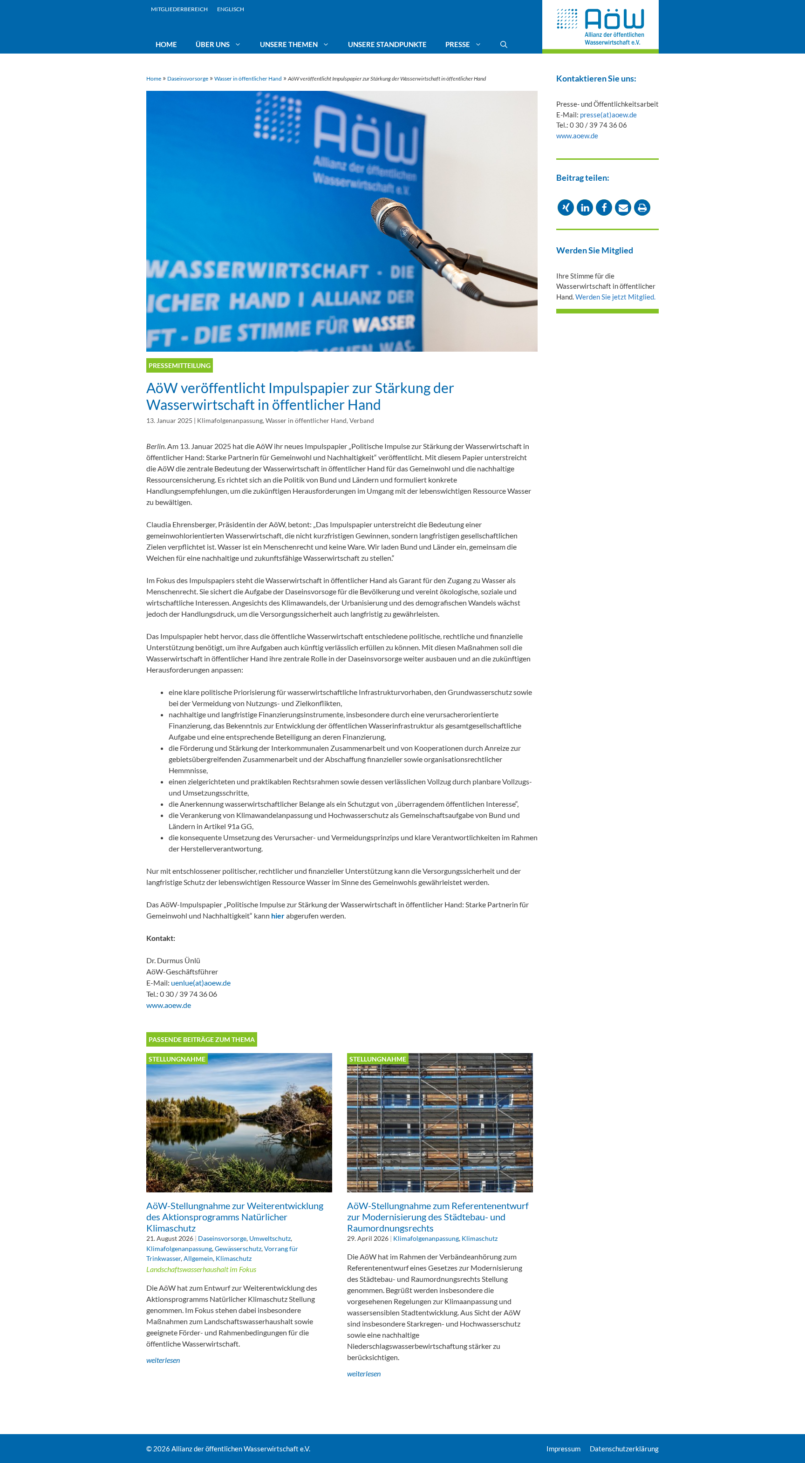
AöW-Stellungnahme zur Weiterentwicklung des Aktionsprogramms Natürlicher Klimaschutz (234, 1216)
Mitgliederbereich (179, 9)
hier (278, 915)
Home (166, 44)
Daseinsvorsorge (187, 78)
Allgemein (198, 1258)
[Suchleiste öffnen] (504, 44)
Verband (361, 420)
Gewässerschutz (238, 1248)
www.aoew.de (168, 1004)
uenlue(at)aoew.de (201, 982)
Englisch (230, 9)
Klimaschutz (234, 1258)
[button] (566, 207)
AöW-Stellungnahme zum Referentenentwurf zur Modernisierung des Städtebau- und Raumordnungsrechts (438, 1216)
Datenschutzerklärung (624, 1448)
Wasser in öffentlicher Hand (248, 78)
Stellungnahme (177, 1059)
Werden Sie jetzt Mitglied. (615, 297)
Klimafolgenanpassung (230, 420)
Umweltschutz (270, 1238)
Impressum (563, 1448)
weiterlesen (163, 1359)
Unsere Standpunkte (387, 44)
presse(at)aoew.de (608, 114)
